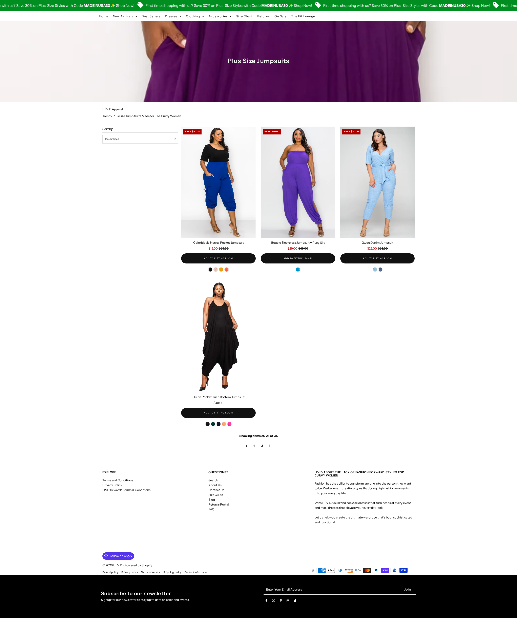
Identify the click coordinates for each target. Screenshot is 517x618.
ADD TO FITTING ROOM (218, 258)
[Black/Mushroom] (216, 270)
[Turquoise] (298, 270)
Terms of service (150, 572)
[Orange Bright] (224, 424)
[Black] (208, 424)
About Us (215, 485)
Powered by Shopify (138, 565)
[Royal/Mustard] (221, 270)
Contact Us (216, 490)
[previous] (246, 445)
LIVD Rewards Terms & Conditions (126, 490)
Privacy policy (129, 572)
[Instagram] (288, 601)
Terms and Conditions (117, 480)
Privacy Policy (112, 485)
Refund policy (110, 572)
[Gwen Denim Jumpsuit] (377, 182)
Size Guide (215, 495)
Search (213, 480)
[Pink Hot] (229, 424)
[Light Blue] (375, 270)
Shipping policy (172, 572)
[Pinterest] (281, 601)
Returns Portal (218, 504)
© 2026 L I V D (112, 565)
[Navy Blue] (380, 270)
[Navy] (218, 424)
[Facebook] (266, 601)
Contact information (196, 572)
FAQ (211, 509)
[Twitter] (273, 601)
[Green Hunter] (213, 424)
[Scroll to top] (508, 607)
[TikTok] (295, 601)
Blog (211, 500)
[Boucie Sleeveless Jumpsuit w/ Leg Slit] (298, 182)
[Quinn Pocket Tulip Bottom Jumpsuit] (218, 337)
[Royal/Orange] (227, 270)
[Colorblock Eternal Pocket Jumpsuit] (218, 182)
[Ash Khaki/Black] (210, 270)
